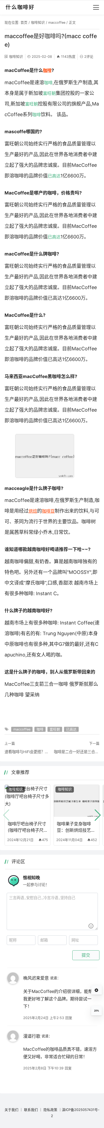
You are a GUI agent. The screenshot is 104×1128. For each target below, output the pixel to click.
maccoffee (56, 23)
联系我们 (31, 1110)
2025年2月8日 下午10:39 (43, 1068)
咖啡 (47, 70)
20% (96, 1010)
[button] (97, 815)
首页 (24, 23)
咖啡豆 (48, 511)
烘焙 (33, 511)
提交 (86, 955)
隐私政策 (50, 1110)
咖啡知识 (38, 23)
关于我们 (11, 1110)
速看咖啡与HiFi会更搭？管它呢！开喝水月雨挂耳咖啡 (27, 751)
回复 (68, 1018)
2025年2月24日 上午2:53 (43, 1018)
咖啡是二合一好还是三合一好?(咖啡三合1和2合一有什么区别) (76, 751)
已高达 (54, 175)
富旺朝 (49, 93)
